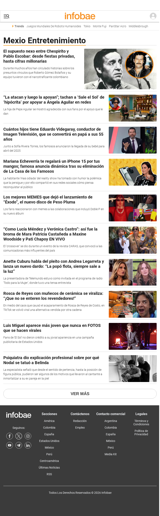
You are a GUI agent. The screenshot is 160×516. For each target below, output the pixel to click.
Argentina (110, 421)
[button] (6, 16)
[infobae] (80, 16)
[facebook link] (9, 436)
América (49, 421)
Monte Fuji (99, 26)
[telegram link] (18, 445)
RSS (49, 474)
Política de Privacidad (141, 432)
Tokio (87, 26)
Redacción (80, 421)
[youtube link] (9, 445)
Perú (49, 454)
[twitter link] (18, 436)
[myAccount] (153, 16)
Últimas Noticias (49, 467)
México (49, 447)
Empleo (80, 427)
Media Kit (111, 454)
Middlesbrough (138, 26)
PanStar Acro (117, 26)
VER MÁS (80, 393)
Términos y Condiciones (141, 422)
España (49, 434)
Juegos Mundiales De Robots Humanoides (53, 26)
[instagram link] (28, 436)
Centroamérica (49, 461)
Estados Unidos (49, 441)
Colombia (49, 427)
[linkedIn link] (28, 445)
